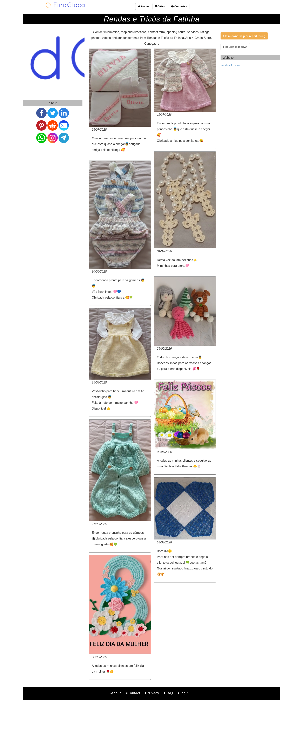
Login (184, 693)
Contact (133, 693)
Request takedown (235, 46)
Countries (180, 6)
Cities (161, 6)
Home (144, 6)
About (116, 693)
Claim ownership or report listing (244, 36)
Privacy (153, 693)
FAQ (169, 693)
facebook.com (230, 65)
